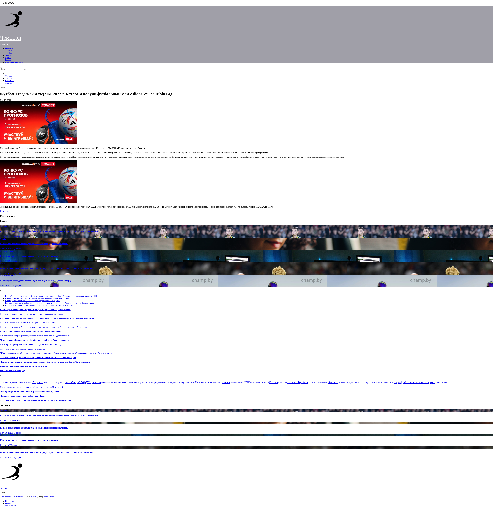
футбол (8, 58)
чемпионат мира (441, 383)
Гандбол (132, 382)
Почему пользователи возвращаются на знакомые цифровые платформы (34, 244)
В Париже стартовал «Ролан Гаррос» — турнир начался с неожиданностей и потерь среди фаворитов (47, 318)
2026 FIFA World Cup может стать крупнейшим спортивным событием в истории (38, 357)
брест (351, 382)
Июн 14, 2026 (6, 286)
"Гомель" (4, 382)
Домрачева (172, 383)
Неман (252, 383)
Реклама (8, 503)
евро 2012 (358, 382)
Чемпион (10, 38)
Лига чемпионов (203, 382)
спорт (397, 382)
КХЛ (179, 382)
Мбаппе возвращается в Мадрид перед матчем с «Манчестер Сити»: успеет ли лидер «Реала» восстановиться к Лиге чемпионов (56, 353)
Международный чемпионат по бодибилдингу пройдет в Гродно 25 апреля (34, 340)
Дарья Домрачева (155, 382)
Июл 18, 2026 (6, 249)
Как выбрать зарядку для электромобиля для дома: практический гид (30, 344)
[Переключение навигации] (1, 67)
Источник (4, 211)
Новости (4, 263)
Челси (341, 383)
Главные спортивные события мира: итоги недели (23, 366)
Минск (226, 382)
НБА (232, 383)
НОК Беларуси (239, 383)
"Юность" (29, 383)
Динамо (166, 383)
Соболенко (282, 383)
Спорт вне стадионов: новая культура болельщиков (22, 349)
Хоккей (8, 51)
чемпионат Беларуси (14, 62)
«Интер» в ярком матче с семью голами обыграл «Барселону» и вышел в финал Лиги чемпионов (45, 362)
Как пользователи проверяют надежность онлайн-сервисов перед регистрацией (35, 336)
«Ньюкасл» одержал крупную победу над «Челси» (23, 396)
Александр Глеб (50, 383)
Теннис (8, 55)
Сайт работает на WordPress (12, 497)
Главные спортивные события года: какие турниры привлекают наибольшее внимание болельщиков (47, 268)
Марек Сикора (216, 382)
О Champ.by (10, 506)
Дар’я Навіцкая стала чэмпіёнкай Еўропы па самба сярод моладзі (30, 331)
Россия (8, 60)
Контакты (9, 501)
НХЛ (247, 382)
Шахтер (346, 383)
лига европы (366, 383)
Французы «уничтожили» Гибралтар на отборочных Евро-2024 (29, 391)
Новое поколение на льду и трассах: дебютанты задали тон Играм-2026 (31, 387)
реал (391, 383)
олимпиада (385, 382)
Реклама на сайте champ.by (12, 371)
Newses (34, 497)
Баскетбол (9, 80)
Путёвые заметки (7, 251)
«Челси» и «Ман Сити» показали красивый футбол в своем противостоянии (35, 400)
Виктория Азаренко (110, 382)
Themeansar (49, 497)
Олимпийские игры (262, 383)
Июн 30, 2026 (6, 273)
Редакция (16, 236)
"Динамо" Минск (17, 382)
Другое (3, 239)
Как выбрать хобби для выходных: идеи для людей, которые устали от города (36, 281)
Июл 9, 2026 (5, 261)
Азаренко (37, 382)
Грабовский (143, 383)
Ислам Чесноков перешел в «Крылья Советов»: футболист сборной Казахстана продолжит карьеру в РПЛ (49, 231)
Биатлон (96, 382)
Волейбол (123, 382)
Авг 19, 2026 (6, 236)
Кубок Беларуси (188, 382)
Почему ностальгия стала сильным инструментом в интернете (29, 256)
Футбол (8, 53)
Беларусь (9, 48)
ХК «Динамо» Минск (317, 382)
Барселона (60, 383)
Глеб (137, 383)
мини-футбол (376, 383)
